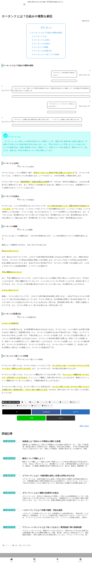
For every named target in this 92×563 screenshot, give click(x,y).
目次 (43, 27)
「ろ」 (26, 402)
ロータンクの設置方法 (43, 51)
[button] (60, 418)
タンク (33, 402)
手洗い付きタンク (24, 406)
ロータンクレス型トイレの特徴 (46, 54)
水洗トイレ (36, 406)
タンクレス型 (43, 402)
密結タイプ (75, 402)
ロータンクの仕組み (42, 44)
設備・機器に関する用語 (11, 402)
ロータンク (65, 402)
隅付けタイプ (48, 406)
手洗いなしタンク (9, 406)
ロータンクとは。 (41, 36)
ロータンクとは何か (42, 40)
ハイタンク (54, 402)
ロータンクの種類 (41, 47)
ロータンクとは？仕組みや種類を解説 (47, 33)
